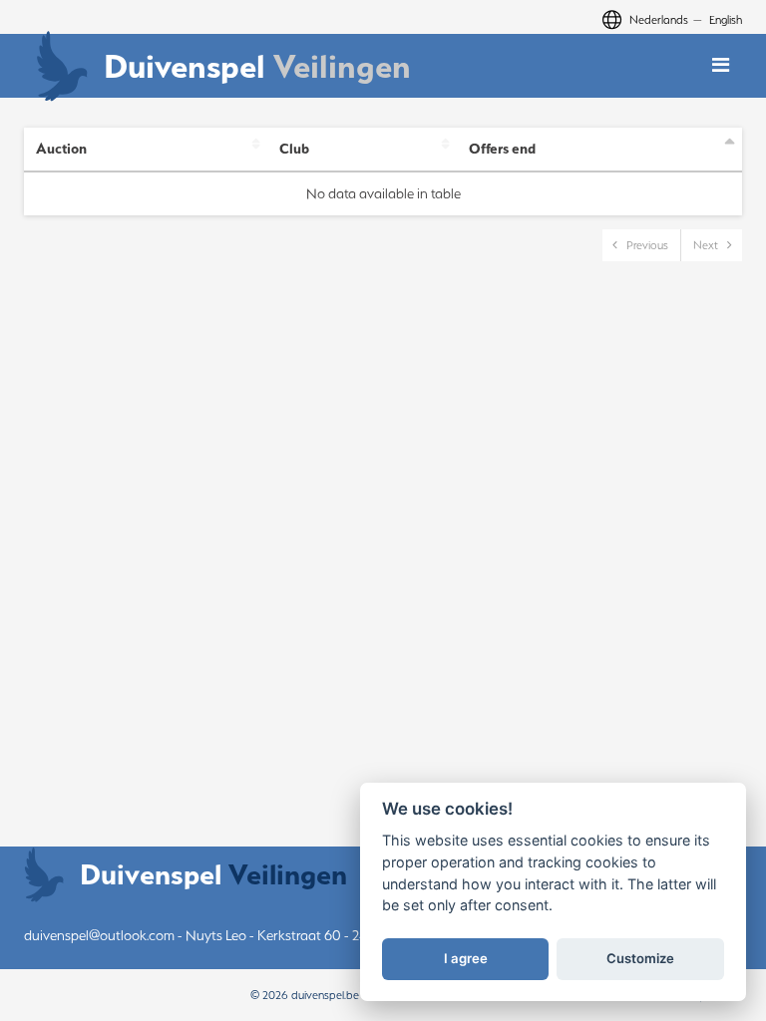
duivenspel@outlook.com (99, 935)
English (725, 19)
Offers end (502, 149)
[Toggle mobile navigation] (720, 65)
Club (294, 149)
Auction (61, 149)
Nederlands (658, 19)
